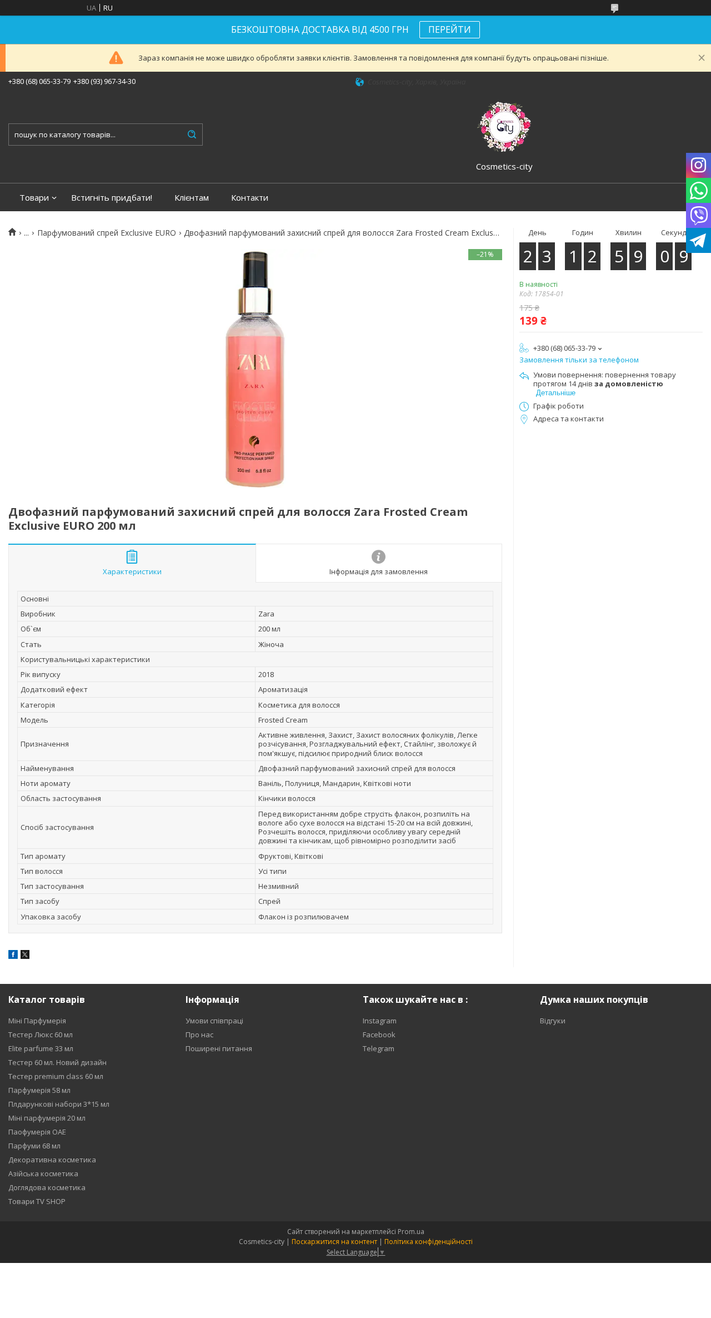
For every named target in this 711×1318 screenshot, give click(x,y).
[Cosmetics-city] (504, 125)
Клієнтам (191, 197)
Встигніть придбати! (111, 197)
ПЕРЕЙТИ (449, 29)
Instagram (380, 1021)
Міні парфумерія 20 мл (47, 1118)
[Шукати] (192, 134)
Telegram (378, 1048)
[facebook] (13, 956)
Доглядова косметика (47, 1187)
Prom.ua (411, 1231)
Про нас (199, 1034)
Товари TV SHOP (37, 1201)
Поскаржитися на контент (334, 1241)
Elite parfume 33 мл (40, 1048)
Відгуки (552, 1021)
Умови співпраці (214, 1021)
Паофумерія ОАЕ (37, 1132)
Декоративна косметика (52, 1160)
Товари (34, 197)
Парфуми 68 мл (34, 1146)
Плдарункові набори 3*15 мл (58, 1104)
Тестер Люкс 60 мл (40, 1034)
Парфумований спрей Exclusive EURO (106, 233)
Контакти (249, 197)
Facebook (379, 1034)
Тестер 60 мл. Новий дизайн (57, 1062)
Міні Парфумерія (37, 1021)
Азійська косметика (43, 1173)
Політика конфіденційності (428, 1241)
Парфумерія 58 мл (39, 1090)
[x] (25, 956)
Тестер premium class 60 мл (55, 1076)
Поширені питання (219, 1048)
